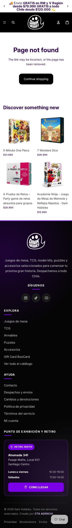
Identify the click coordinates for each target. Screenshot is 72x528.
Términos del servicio (19, 413)
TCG (7, 328)
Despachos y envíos (18, 392)
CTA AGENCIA (44, 513)
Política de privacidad (19, 406)
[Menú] (4, 22)
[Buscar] (13, 22)
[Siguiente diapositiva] (67, 6)
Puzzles (9, 342)
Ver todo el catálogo (18, 364)
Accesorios (12, 349)
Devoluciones (27, 521)
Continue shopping (36, 79)
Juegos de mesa (15, 321)
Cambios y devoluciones (21, 399)
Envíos (43, 521)
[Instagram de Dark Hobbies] (25, 298)
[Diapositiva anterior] (4, 6)
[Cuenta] (58, 22)
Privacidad (10, 521)
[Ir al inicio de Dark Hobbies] (36, 241)
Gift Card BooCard (17, 357)
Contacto (10, 385)
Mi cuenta (11, 421)
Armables (10, 335)
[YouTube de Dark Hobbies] (46, 298)
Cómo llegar (38, 487)
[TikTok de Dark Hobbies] (36, 298)
